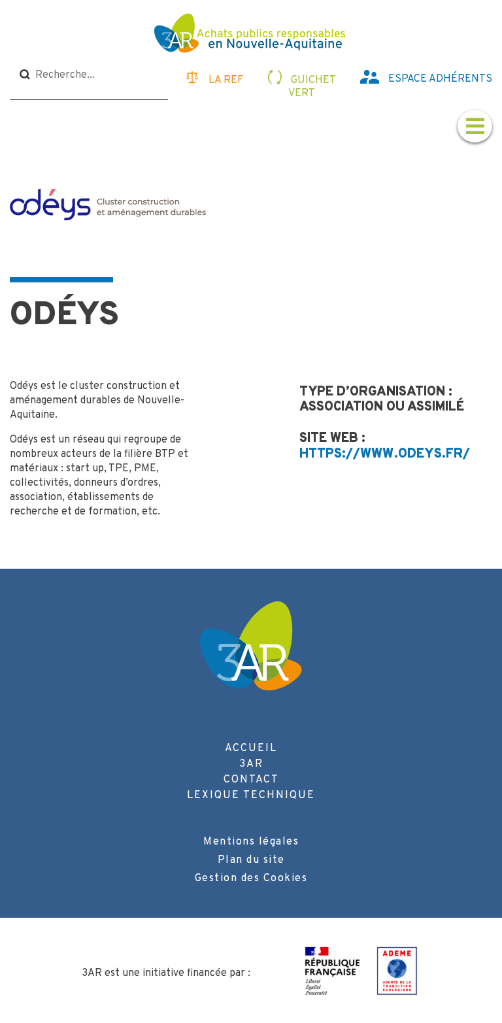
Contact (251, 779)
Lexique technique (251, 795)
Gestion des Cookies (251, 878)
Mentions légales (251, 842)
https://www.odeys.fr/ (384, 454)
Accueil (251, 748)
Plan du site (251, 860)
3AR (251, 764)
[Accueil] (251, 34)
